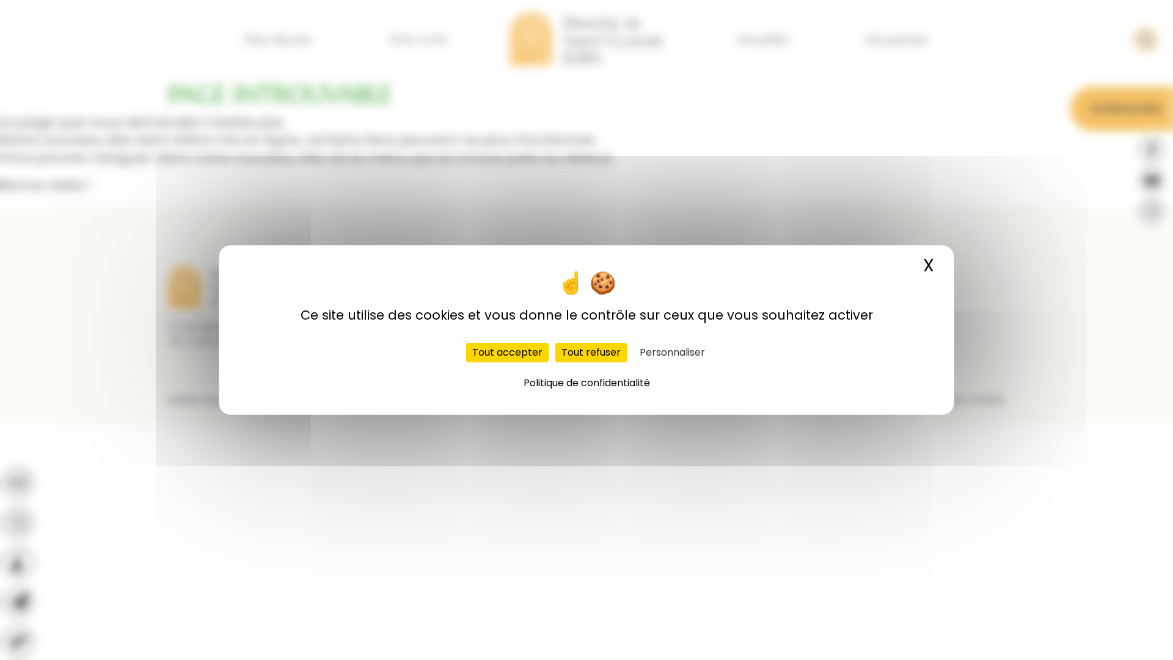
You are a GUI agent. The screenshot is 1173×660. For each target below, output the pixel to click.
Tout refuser (591, 352)
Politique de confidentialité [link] (587, 383)
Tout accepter (507, 352)
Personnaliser (672, 352)
